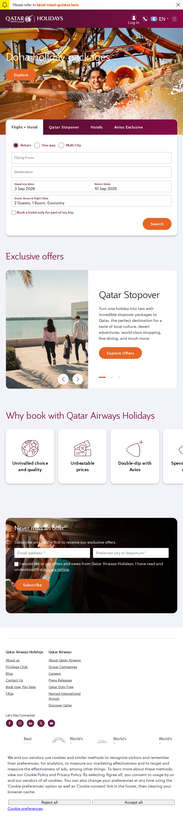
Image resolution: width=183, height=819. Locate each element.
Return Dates (102, 184)
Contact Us (14, 680)
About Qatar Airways (65, 660)
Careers (55, 673)
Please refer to (45, 5)
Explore (21, 74)
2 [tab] (92, 107)
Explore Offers (120, 353)
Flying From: (24, 157)
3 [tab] (119, 377)
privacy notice (56, 569)
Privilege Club (17, 667)
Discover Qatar (60, 705)
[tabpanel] (91, 81)
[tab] (24, 127)
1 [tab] (83, 107)
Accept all (133, 802)
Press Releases (60, 680)
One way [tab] (48, 145)
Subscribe (32, 584)
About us (13, 660)
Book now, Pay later (21, 687)
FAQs (10, 693)
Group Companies (63, 667)
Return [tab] (25, 145)
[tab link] (128, 127)
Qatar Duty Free (61, 687)
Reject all (49, 802)
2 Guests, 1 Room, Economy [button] (39, 203)
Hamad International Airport (65, 696)
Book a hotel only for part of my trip (45, 212)
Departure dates (24, 184)
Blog (9, 673)
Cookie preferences (25, 808)
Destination (23, 172)
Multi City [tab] (73, 145)
